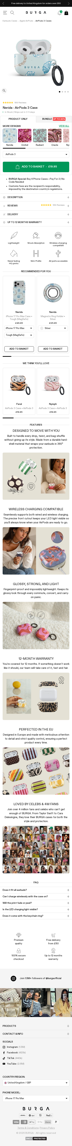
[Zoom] (4, 91)
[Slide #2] (65, 91)
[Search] (12, 13)
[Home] (36, 12)
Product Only (18, 119)
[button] (14, 103)
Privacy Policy (47, 1128)
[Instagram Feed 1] (36, 1002)
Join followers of (40, 978)
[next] (68, 3)
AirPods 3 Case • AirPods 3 (19, 408)
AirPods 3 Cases (43, 21)
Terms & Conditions (28, 1128)
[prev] (3, 3)
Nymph (53, 404)
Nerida (19, 312)
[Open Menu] (5, 13)
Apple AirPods (26, 21)
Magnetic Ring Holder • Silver (53, 317)
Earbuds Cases (10, 21)
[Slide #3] (68, 91)
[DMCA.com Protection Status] (36, 1139)
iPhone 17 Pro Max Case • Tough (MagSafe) (19, 317)
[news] (59, 13)
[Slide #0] (59, 91)
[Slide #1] (62, 91)
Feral (19, 404)
